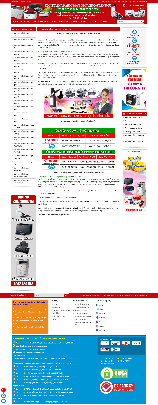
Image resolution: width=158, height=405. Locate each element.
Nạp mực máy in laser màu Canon (23, 40)
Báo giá (95, 21)
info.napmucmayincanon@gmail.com (30, 352)
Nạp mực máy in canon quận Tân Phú (24, 151)
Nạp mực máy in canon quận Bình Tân (24, 157)
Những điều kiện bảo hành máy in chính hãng (83, 318)
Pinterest (102, 318)
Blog (54, 21)
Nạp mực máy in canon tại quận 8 (23, 96)
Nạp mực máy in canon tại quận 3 (23, 65)
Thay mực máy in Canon (133, 128)
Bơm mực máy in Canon (22, 21)
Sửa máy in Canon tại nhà (134, 117)
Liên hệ (104, 21)
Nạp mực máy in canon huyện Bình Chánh (22, 175)
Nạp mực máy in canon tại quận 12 (23, 120)
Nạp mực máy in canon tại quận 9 (23, 102)
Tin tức (29, 2)
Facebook (102, 305)
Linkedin (102, 330)
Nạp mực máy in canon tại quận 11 (23, 114)
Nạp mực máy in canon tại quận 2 (23, 59)
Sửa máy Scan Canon (132, 132)
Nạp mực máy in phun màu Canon (23, 47)
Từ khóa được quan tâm (136, 113)
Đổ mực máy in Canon (133, 124)
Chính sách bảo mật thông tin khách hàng (61, 312)
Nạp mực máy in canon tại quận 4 (23, 71)
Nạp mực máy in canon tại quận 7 (23, 89)
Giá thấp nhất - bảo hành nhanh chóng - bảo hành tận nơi (124, 2)
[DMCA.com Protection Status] (114, 380)
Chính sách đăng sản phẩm (90, 295)
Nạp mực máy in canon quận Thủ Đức (24, 163)
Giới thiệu (22, 2)
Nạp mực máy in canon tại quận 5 (23, 77)
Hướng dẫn (63, 21)
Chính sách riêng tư (123, 295)
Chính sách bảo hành (81, 313)
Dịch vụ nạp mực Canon (25, 29)
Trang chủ (14, 2)
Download (85, 21)
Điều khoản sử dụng (140, 295)
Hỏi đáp (74, 21)
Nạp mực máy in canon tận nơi (134, 143)
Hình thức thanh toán (81, 310)
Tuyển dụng (56, 307)
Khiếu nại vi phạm (108, 295)
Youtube (101, 326)
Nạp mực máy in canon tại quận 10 (23, 108)
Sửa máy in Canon (41, 21)
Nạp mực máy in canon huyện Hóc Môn (22, 169)
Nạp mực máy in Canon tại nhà (134, 136)
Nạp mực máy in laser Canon (21, 34)
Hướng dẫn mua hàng (82, 304)
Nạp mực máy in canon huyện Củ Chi (22, 181)
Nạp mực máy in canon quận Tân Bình (24, 126)
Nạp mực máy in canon (133, 121)
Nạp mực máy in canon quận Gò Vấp (24, 132)
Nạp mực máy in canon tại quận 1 (23, 53)
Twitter (101, 309)
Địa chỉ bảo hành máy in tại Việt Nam (83, 324)
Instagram (102, 313)
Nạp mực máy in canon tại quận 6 (23, 83)
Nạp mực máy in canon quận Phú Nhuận (24, 145)
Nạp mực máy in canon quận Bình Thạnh (24, 138)
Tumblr (101, 322)
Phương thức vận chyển (82, 307)
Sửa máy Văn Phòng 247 (22, 358)
